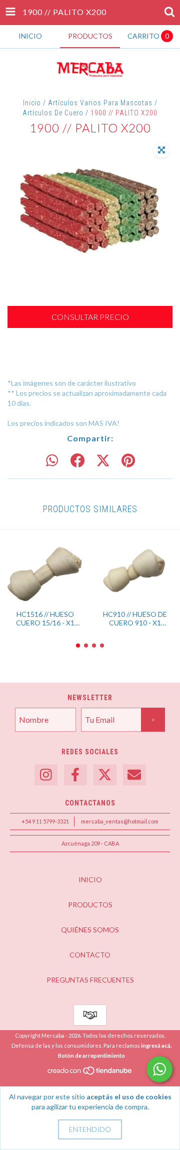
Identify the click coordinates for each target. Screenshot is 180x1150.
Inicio (32, 103)
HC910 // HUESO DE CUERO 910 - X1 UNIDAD (135, 618)
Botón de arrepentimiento (91, 1055)
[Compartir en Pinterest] (128, 460)
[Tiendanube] (90, 1073)
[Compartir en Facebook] (77, 460)
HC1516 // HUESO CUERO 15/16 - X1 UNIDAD (45, 618)
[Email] (134, 775)
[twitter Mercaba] (105, 775)
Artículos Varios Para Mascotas (100, 103)
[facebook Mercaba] (75, 775)
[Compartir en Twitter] (103, 460)
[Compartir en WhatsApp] (52, 460)
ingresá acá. (156, 1045)
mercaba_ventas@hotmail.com (119, 821)
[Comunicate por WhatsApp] (159, 1069)
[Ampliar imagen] (161, 150)
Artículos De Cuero (53, 113)
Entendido (90, 1129)
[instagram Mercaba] (46, 775)
